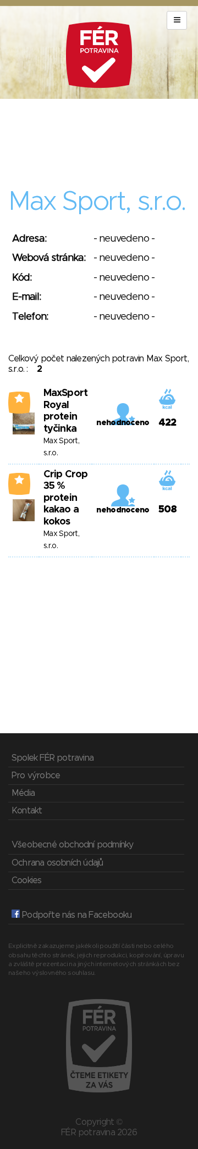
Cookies (26, 880)
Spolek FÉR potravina (53, 758)
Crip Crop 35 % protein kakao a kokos (65, 498)
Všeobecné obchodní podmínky (72, 844)
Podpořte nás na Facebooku (75, 915)
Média (23, 793)
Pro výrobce (36, 775)
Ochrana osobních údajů (57, 862)
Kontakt (27, 810)
